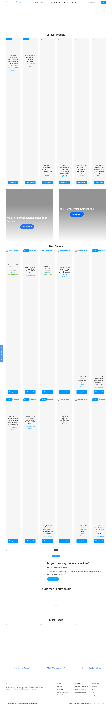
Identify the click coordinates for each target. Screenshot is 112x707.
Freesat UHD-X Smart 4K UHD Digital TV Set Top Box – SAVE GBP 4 (30, 420)
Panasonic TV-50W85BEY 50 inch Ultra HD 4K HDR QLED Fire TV (82, 169)
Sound (43, 2)
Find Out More (27, 227)
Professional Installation (81, 686)
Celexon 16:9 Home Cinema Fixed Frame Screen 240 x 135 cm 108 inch (64, 169)
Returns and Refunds (80, 692)
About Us (59, 686)
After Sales (60, 689)
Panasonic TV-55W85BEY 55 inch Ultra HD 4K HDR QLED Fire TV (99, 169)
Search (86, 2)
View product (13, 182)
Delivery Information (62, 692)
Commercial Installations (1, 353)
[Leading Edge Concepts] (14, 2)
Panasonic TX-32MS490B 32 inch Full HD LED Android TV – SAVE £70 (99, 380)
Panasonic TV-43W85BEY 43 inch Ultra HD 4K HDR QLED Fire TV (47, 169)
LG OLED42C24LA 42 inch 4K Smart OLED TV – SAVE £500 (99, 529)
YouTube (94, 689)
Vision (36, 2)
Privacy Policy (34, 703)
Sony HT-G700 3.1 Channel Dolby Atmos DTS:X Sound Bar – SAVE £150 (47, 529)
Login (76, 2)
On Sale (61, 2)
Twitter (94, 692)
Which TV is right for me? (56, 668)
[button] (3, 18)
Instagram (94, 695)
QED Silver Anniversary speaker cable (64, 418)
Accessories (51, 2)
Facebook (94, 686)
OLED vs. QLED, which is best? (90, 668)
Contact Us (70, 2)
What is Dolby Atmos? (22, 668)
